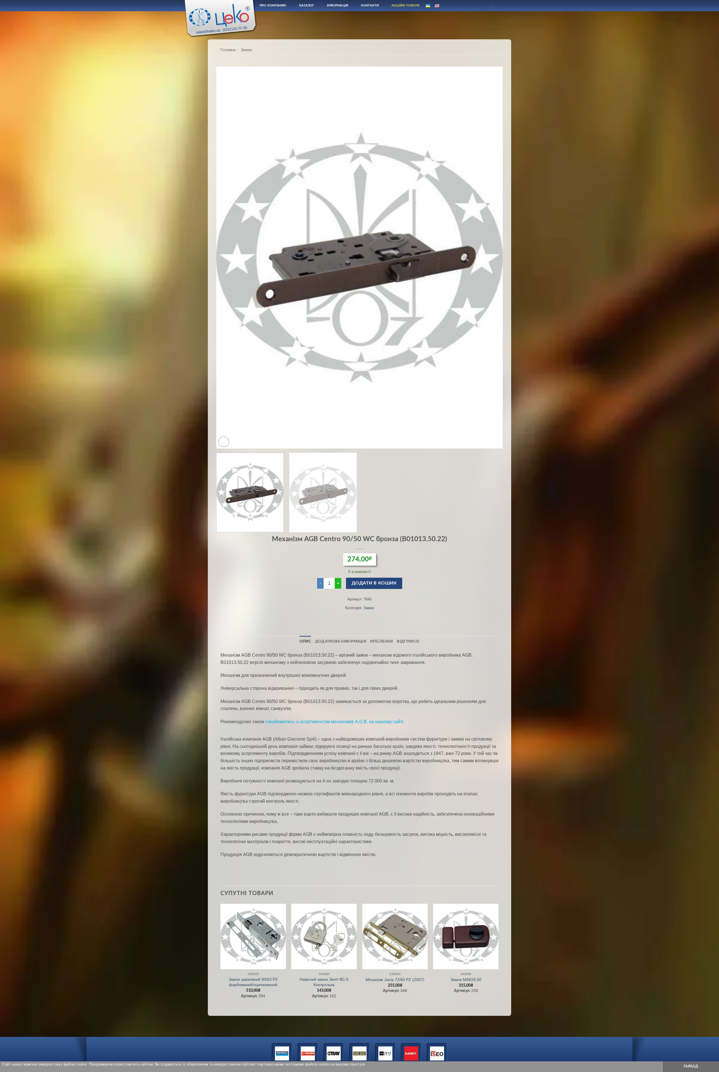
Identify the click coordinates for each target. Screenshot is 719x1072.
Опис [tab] (305, 641)
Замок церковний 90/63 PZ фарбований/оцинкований (253, 982)
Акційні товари (405, 5)
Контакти (370, 5)
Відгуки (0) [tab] (408, 641)
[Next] (490, 257)
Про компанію (273, 5)
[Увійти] (483, 5)
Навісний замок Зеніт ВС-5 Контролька (324, 982)
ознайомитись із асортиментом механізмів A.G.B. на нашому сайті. (334, 721)
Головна (228, 50)
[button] (223, 441)
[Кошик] (502, 5)
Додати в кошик (374, 583)
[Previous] (229, 257)
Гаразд (691, 1066)
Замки (246, 50)
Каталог (306, 5)
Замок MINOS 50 (465, 979)
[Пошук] (469, 5)
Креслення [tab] (381, 641)
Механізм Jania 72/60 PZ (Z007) (395, 979)
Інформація (337, 5)
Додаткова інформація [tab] (340, 641)
